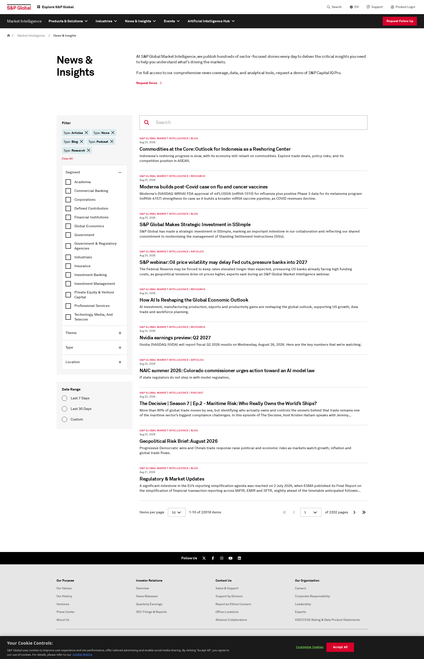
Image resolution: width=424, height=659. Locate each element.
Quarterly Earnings (149, 604)
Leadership (303, 604)
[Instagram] (221, 558)
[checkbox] (94, 182)
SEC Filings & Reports (151, 612)
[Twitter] (204, 558)
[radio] (64, 398)
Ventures (63, 604)
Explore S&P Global (58, 7)
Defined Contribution (91, 208)
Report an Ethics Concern (233, 604)
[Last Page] (363, 512)
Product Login (405, 7)
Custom (77, 419)
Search (337, 7)
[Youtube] (230, 558)
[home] (8, 36)
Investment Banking (90, 275)
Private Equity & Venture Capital (94, 294)
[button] (86, 132)
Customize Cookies (309, 647)
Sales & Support (227, 588)
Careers (300, 588)
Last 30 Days (81, 409)
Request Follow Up (399, 21)
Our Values (64, 588)
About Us (63, 620)
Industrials (83, 257)
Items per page (152, 512)
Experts (300, 612)
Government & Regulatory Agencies (95, 246)
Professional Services (92, 306)
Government (84, 235)
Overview (142, 588)
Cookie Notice (82, 654)
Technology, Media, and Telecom (93, 317)
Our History (64, 596)
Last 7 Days (80, 398)
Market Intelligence (31, 36)
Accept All (340, 647)
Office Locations (227, 612)
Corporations (84, 199)
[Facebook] (212, 558)
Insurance (82, 266)
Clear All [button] (67, 158)
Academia (82, 182)
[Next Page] (354, 512)
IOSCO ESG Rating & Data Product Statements (327, 620)
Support (377, 7)
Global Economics (89, 226)
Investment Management (94, 284)
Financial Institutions (91, 217)
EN (356, 7)
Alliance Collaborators (231, 620)
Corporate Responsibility (312, 596)
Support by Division (229, 596)
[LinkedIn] (239, 558)
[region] (212, 647)
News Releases (147, 596)
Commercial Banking (91, 191)
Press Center (66, 612)
